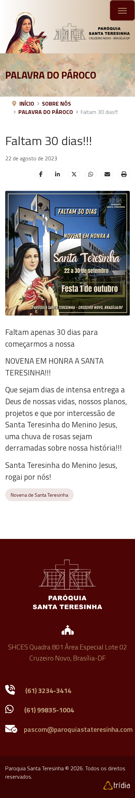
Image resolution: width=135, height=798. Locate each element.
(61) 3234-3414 (48, 690)
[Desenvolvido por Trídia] (117, 785)
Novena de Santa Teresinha (39, 494)
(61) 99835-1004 (49, 709)
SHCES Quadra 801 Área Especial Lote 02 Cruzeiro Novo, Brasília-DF (67, 652)
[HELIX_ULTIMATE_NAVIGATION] (122, 10)
